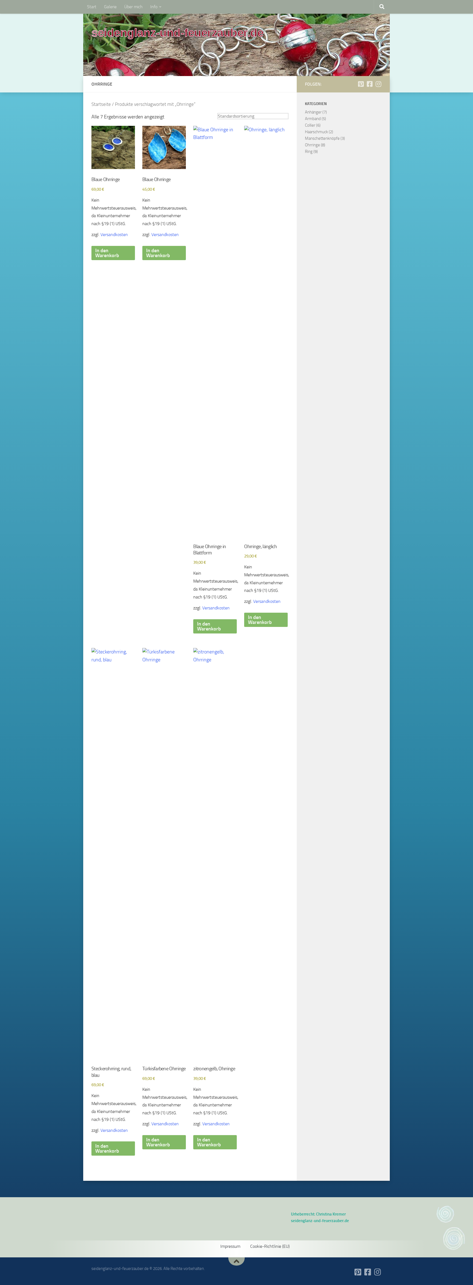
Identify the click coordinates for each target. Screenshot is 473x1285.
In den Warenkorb (107, 253)
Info (153, 6)
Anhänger (313, 112)
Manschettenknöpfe (322, 138)
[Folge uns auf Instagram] (378, 84)
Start (91, 6)
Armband (313, 118)
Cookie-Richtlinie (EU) (270, 1246)
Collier (310, 125)
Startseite (101, 104)
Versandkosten (114, 234)
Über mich (133, 6)
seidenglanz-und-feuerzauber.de (177, 32)
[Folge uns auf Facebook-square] (369, 84)
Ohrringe (312, 145)
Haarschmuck (316, 131)
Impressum (230, 1246)
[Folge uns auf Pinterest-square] (360, 84)
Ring (309, 151)
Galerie (110, 6)
